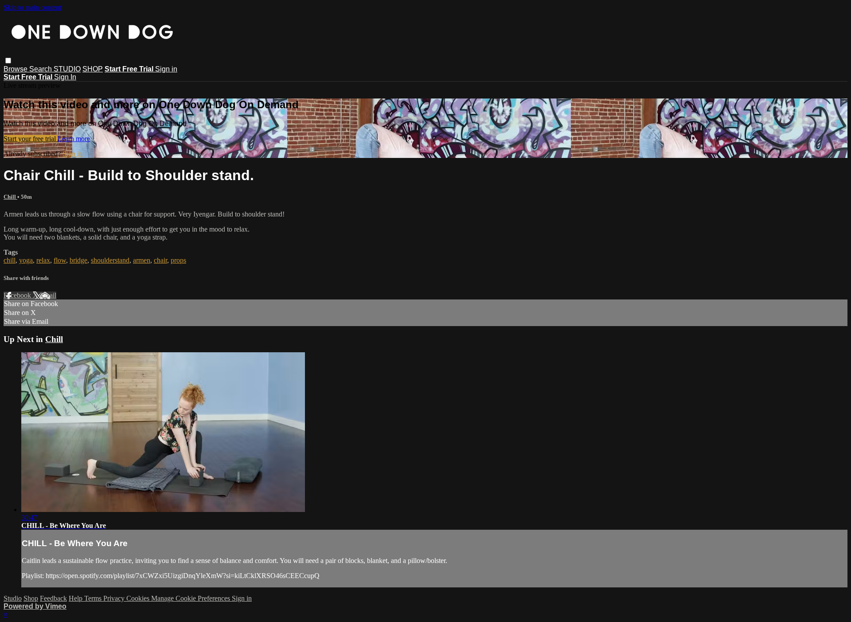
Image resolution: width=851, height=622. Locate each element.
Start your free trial (31, 138)
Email (48, 295)
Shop (30, 598)
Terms (93, 598)
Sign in (166, 69)
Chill (10, 196)
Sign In (65, 77)
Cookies (138, 598)
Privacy (114, 598)
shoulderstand (110, 260)
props (178, 260)
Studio (13, 598)
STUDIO (67, 69)
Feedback (53, 598)
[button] (8, 60)
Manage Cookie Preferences (191, 598)
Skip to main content (32, 7)
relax (43, 260)
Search (41, 69)
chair (160, 260)
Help (76, 598)
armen (141, 260)
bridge (78, 260)
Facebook (18, 295)
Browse (16, 69)
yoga (26, 260)
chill (10, 260)
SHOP (92, 69)
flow (60, 260)
